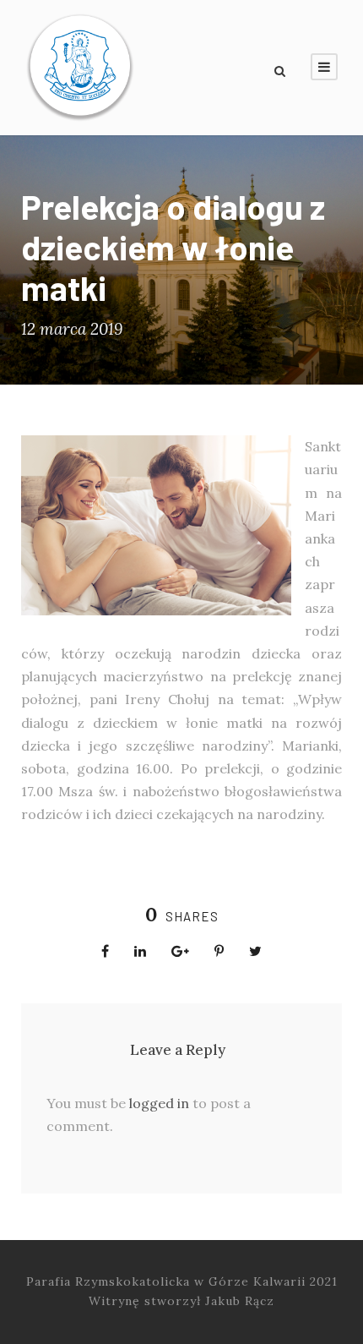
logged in (159, 1103)
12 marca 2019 (71, 329)
